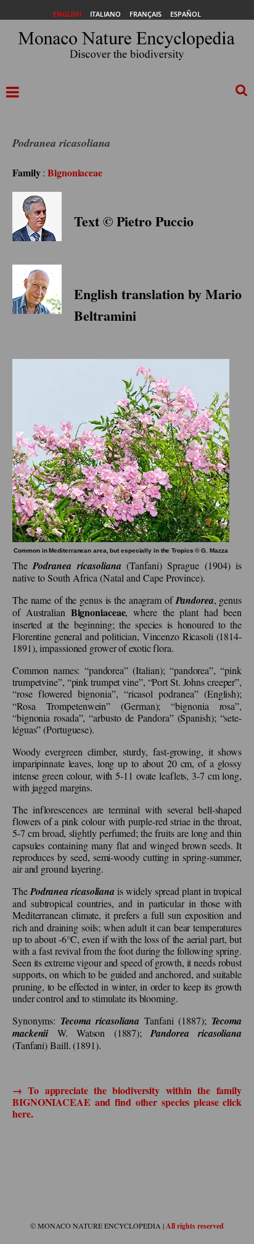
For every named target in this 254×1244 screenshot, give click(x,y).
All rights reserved (195, 1226)
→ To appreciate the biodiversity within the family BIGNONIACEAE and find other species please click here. (127, 1102)
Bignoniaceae (74, 172)
